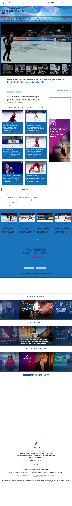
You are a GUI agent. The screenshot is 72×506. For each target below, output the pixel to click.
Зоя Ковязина (10, 197)
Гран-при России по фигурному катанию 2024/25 (13, 11)
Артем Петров (35, 200)
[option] (8, 69)
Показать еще (24, 189)
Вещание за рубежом (37, 460)
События (31, 457)
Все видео (49, 453)
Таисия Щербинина (27, 200)
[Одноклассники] (18, 92)
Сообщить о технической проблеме (63, 90)
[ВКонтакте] (10, 92)
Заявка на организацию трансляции (36, 476)
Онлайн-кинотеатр (44, 451)
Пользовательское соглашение (24, 455)
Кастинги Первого (40, 453)
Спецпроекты (34, 451)
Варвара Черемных (11, 200)
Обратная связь (37, 455)
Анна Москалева (25, 197)
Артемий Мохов (18, 197)
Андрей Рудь (19, 200)
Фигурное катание (11, 205)
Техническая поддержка (49, 455)
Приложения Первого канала (27, 453)
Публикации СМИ (39, 457)
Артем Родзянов (33, 197)
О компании (26, 451)
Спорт (18, 205)
